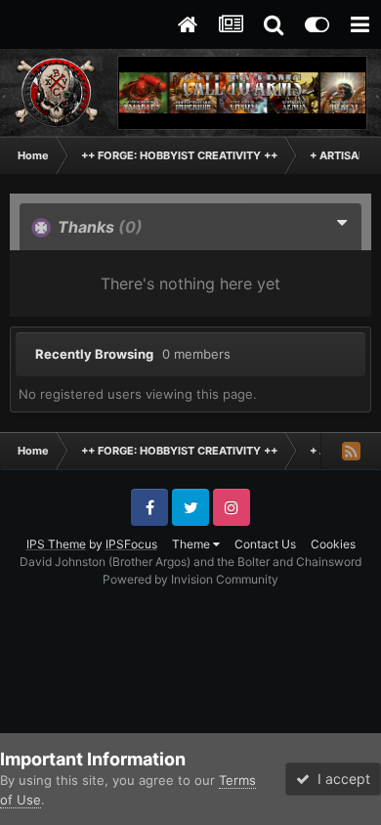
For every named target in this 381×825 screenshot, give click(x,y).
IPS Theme (56, 544)
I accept (340, 778)
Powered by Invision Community (190, 579)
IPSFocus (131, 544)
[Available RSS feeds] (350, 450)
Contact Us (265, 544)
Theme (192, 544)
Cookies (333, 544)
